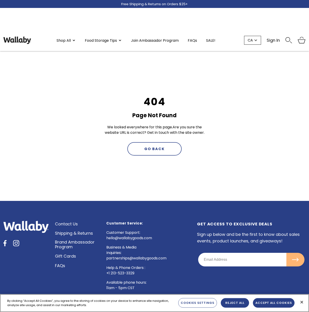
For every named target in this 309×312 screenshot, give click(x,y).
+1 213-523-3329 (120, 273)
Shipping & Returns (74, 233)
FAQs (60, 265)
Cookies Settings (197, 303)
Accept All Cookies (273, 303)
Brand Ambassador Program (75, 244)
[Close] (302, 302)
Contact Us (66, 224)
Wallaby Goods (17, 40)
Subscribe (295, 259)
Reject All (235, 303)
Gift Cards (65, 256)
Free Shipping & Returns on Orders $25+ (154, 4)
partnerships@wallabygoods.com (136, 258)
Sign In (273, 40)
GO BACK (154, 148)
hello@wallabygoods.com (129, 238)
